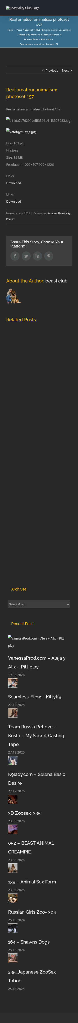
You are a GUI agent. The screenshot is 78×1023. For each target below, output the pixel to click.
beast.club (56, 281)
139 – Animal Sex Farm (32, 881)
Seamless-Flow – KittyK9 (34, 696)
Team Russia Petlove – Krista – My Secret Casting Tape (36, 735)
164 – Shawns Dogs (29, 942)
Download (13, 183)
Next (65, 70)
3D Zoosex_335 (24, 813)
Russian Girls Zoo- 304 (32, 912)
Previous (52, 70)
